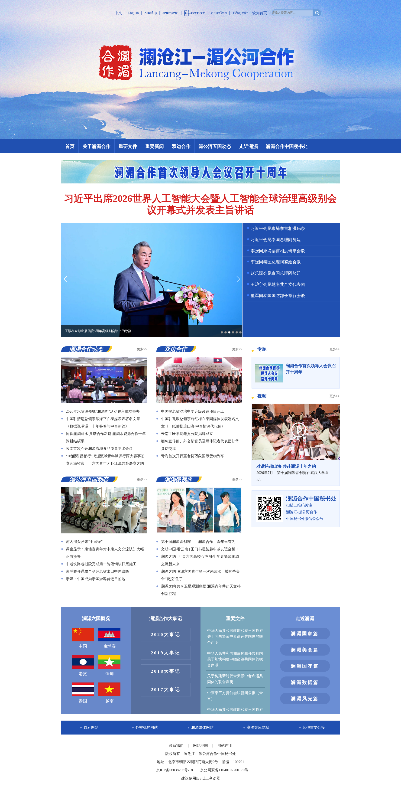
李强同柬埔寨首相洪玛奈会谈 (278, 250)
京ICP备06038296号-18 (174, 770)
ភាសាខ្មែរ (150, 13)
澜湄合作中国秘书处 (287, 146)
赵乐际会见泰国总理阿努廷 (276, 273)
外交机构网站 (147, 727)
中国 (83, 646)
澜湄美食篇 (305, 649)
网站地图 (201, 746)
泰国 (83, 701)
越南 (109, 701)
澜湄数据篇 (305, 682)
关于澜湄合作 (96, 146)
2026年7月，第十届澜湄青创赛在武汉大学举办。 (292, 472)
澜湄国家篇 (305, 633)
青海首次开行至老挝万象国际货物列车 (192, 456)
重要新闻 (154, 146)
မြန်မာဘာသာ (194, 13)
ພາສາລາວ (170, 13)
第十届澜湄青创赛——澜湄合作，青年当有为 (198, 542)
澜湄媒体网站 (202, 727)
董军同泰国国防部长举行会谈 (278, 295)
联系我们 (176, 746)
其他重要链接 (314, 727)
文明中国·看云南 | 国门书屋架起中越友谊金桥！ (200, 549)
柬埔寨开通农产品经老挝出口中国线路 (97, 571)
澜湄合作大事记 (165, 618)
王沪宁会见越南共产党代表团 (278, 284)
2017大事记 (166, 689)
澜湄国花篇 (305, 666)
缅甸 (109, 673)
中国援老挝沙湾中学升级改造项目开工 (192, 411)
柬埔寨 (109, 646)
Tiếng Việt (240, 13)
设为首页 (259, 13)
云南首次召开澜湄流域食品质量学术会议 (99, 449)
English (133, 13)
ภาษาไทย (219, 13)
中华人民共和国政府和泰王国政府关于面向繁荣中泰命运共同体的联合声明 (235, 636)
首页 (69, 146)
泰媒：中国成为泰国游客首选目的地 (95, 579)
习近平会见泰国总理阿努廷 (276, 239)
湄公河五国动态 (215, 146)
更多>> (142, 349)
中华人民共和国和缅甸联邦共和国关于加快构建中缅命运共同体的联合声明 (235, 659)
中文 (118, 13)
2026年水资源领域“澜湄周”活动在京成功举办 (103, 411)
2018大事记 (166, 671)
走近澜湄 (248, 146)
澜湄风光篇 (305, 698)
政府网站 (91, 727)
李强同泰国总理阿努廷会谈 (276, 262)
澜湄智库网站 (258, 727)
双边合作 (181, 146)
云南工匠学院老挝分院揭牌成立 (187, 434)
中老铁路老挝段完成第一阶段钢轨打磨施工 (101, 564)
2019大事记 (166, 652)
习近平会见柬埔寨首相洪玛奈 (278, 228)
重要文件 (128, 146)
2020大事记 (166, 634)
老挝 (83, 673)
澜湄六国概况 (96, 618)
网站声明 (224, 746)
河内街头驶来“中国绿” (84, 542)
